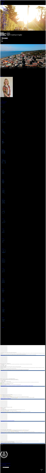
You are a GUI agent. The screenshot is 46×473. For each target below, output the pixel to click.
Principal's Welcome (5, 8)
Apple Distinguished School (6, 13)
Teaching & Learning (5, 9)
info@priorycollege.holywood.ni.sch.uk (5, 463)
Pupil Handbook (4, 24)
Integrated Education (5, 12)
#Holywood (23, 385)
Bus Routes (4, 19)
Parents (2, 16)
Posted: (3, 355)
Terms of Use (4, 29)
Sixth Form (4, 15)
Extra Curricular (4, 23)
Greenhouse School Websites (7, 465)
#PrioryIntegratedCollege (3, 385)
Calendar (4, 17)
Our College (3, 7)
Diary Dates (3, 2)
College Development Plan (6, 10)
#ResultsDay (10, 385)
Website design (1, 465)
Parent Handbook (5, 20)
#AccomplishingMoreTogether (18, 385)
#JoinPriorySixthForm (30, 385)
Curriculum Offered (5, 11)
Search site (1, 467)
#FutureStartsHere (13, 385)
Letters (2, 3)
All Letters (1, 106)
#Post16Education (26, 385)
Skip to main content (2, 0)
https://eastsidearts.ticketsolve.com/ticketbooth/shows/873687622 (7, 420)
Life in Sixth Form (5, 26)
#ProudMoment (9, 398)
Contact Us (3, 28)
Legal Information (4, 464)
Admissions (3, 14)
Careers (4, 22)
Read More (1, 76)
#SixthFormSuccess (5, 398)
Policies (4, 18)
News (2, 4)
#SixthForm (7, 385)
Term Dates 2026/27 (5, 21)
